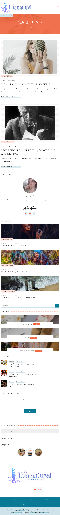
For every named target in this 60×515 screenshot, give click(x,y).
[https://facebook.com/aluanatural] (35, 489)
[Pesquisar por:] (28, 306)
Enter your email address (30, 400)
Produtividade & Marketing (8, 146)
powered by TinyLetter (30, 416)
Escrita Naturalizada (32, 500)
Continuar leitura (9, 97)
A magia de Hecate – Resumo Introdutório (25, 374)
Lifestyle (46, 500)
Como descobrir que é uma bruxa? (14, 272)
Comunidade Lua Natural (30, 505)
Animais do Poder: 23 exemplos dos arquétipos (18, 298)
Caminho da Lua (12, 80)
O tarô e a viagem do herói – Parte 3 (22, 384)
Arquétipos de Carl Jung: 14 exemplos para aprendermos (29, 152)
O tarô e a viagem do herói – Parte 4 (22, 364)
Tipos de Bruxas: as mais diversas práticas (16, 246)
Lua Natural (20, 510)
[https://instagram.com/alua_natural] (38, 489)
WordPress (34, 512)
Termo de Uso (44, 512)
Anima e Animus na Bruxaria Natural (26, 84)
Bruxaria (3, 80)
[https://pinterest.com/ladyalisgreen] (41, 489)
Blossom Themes (16, 512)
